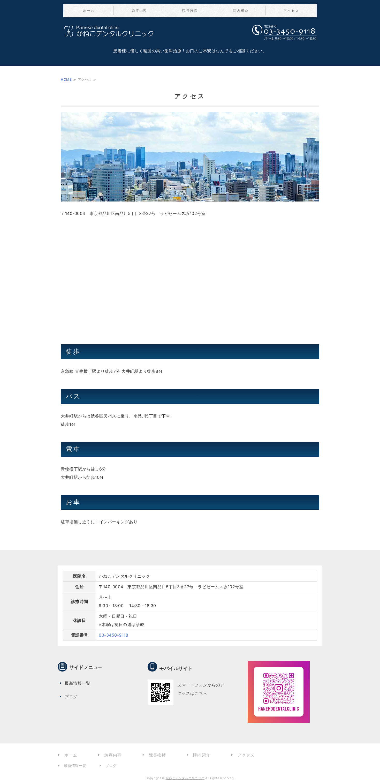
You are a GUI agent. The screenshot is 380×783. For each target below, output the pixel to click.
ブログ (71, 696)
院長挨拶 (190, 11)
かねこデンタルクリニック (185, 778)
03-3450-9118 (113, 635)
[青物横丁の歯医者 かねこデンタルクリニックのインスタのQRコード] (279, 718)
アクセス (291, 11)
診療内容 (139, 11)
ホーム (89, 11)
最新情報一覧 (77, 683)
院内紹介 (240, 11)
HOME (66, 79)
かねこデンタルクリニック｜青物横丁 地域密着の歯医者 (111, 36)
